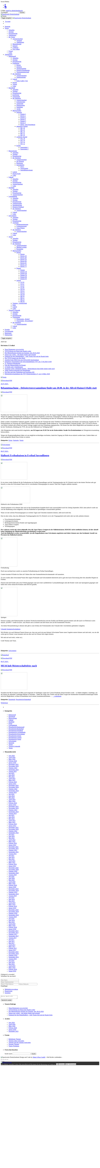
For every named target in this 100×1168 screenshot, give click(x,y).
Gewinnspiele (9, 331)
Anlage (14, 84)
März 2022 (12, 841)
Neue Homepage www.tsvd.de (14, 349)
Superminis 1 (24, 147)
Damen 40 (23, 273)
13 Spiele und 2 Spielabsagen (14, 367)
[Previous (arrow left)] (1, 1061)
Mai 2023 (12, 819)
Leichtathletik (13, 196)
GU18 (22, 287)
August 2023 (13, 813)
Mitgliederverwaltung (11, 989)
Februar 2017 (13, 948)
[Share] (3, 1059)
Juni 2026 (12, 755)
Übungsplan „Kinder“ (23, 319)
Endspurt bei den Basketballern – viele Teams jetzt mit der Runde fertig (27, 356)
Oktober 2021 (13, 850)
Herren (18, 65)
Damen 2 (23, 117)
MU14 (22, 300)
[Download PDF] (6, 380)
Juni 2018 (12, 920)
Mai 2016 (12, 964)
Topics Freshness (14, 1046)
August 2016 (13, 959)
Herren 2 (23, 119)
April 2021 (12, 861)
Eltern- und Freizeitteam (27, 124)
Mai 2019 (12, 901)
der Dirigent (20, 161)
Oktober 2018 (13, 913)
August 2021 (13, 854)
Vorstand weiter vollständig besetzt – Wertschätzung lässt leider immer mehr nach (30, 368)
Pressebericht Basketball (23, 699)
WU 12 (22, 144)
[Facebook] (5, 5)
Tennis (11, 237)
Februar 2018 (13, 927)
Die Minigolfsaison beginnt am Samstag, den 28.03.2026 (22, 353)
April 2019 (12, 903)
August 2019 (13, 896)
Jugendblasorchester (26, 170)
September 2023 (14, 812)
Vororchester (24, 168)
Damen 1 (23, 114)
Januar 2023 (12, 826)
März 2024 (12, 801)
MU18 (22, 301)
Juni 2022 (12, 836)
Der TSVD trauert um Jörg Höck (15, 358)
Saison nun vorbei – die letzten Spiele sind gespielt (20, 354)
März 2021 (12, 862)
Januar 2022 (12, 845)
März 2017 (12, 946)
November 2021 (14, 848)
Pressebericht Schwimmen (17, 734)
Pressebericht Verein (15, 739)
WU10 (22, 289)
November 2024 (14, 787)
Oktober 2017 (13, 934)
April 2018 (12, 924)
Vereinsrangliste (21, 68)
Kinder (18, 145)
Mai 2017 (12, 943)
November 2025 (14, 766)
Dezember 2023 (13, 806)
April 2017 (12, 945)
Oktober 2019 (13, 892)
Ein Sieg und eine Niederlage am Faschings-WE (19, 372)
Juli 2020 (11, 876)
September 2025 (14, 769)
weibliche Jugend (21, 137)
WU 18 (22, 138)
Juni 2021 (12, 857)
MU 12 (22, 133)
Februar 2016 (13, 969)
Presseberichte (13, 33)
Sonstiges (8, 993)
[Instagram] (5, 7)
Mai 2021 (12, 859)
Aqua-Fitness (20, 228)
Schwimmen (12, 216)
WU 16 (22, 140)
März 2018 (12, 925)
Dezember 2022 (13, 827)
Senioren (19, 67)
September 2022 (14, 833)
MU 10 (22, 135)
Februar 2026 (13, 761)
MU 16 (22, 130)
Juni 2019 (12, 899)
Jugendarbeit (20, 165)
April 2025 (12, 778)
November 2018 (14, 911)
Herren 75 (23, 266)
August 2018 (13, 917)
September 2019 (14, 894)
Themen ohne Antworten (16, 1041)
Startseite (7, 26)
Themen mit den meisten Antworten (20, 1042)
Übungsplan (16, 96)
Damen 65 (23, 279)
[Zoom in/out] (7, 1059)
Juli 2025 (11, 773)
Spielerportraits (21, 77)
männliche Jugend (22, 126)
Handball (11, 187)
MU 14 (22, 131)
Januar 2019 (12, 908)
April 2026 (12, 757)
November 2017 (14, 932)
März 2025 (12, 780)
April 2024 (12, 799)
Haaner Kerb (16, 173)
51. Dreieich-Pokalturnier (12, 363)
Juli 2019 (11, 897)
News (22, 166)
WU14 (22, 293)
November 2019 (14, 890)
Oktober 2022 (13, 831)
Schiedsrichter (20, 102)
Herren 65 (23, 263)
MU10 (22, 296)
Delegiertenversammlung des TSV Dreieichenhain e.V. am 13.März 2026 (27, 374)
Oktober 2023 (13, 810)
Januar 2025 (12, 784)
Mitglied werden (21, 247)
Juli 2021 (11, 855)
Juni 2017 (12, 941)
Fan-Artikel (16, 49)
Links (10, 53)
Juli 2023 (11, 815)
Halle (14, 305)
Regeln (14, 82)
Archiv (18, 109)
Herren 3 (23, 123)
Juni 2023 (12, 817)
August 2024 (13, 792)
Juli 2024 (11, 794)
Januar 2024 (12, 805)
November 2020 (14, 869)
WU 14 (22, 142)
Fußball (11, 177)
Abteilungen (12, 35)
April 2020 (12, 882)
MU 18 (22, 128)
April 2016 (12, 966)
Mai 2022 (12, 838)
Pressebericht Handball (16, 730)
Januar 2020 (12, 887)
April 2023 (12, 820)
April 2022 (12, 840)
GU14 (22, 286)
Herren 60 (23, 261)
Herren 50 (23, 259)
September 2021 (14, 852)
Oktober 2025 (13, 768)
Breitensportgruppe (22, 224)
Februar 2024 (13, 803)
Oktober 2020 (13, 871)
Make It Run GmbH (39, 1057)
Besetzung (19, 163)
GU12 (22, 284)
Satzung (14, 46)
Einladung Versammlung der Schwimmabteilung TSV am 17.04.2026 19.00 (28, 361)
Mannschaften (16, 110)
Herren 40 (23, 258)
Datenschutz (8, 335)
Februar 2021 (13, 864)
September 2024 (14, 791)
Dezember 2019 (13, 889)
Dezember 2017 (13, 931)
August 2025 (13, 771)
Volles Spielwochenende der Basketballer (17, 370)
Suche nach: (8, 1054)
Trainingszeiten (17, 203)
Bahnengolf (12, 56)
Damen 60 (23, 277)
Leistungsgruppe (21, 226)
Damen (18, 268)
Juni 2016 (12, 962)
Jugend (18, 280)
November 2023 (14, 808)
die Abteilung (16, 74)
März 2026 (12, 759)
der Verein (12, 37)
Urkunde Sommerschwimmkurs (10, 629)
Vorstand (19, 40)
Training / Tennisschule (19, 303)
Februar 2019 (13, 906)
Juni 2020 (12, 878)
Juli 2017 (11, 939)
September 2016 (14, 957)
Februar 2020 (13, 885)
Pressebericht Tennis (15, 736)
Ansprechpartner (17, 39)
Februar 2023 (13, 824)
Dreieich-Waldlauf (18, 207)
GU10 (22, 282)
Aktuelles (11, 30)
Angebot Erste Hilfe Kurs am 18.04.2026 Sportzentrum (22, 360)
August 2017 (13, 938)
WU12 (22, 291)
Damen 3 (23, 121)
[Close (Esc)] (1, 1059)
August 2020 (13, 875)
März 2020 (12, 883)
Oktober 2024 (13, 789)
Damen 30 (23, 272)
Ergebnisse (15, 63)
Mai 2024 (12, 798)
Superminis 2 (24, 149)
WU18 (22, 294)
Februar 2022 (13, 843)
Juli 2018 (11, 918)
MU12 (22, 298)
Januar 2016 (12, 971)
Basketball (12, 88)
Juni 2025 (12, 775)
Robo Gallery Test (22, 81)
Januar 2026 (12, 762)
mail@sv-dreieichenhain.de (14, 10)
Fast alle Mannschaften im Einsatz (15, 365)
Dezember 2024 (13, 785)
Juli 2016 (11, 960)
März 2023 (12, 822)
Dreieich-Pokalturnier (23, 70)
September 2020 (14, 873)
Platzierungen (20, 105)
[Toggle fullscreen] (5, 1059)
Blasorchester (13, 151)
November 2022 (14, 829)
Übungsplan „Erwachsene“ (24, 321)
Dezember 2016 (13, 952)
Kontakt (7, 329)
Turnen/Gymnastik (14, 310)
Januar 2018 (12, 929)
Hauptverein (8, 991)
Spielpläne (19, 107)
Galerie (14, 79)
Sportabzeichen (17, 205)
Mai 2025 (12, 776)
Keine (10, 440)
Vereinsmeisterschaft (22, 72)
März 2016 (12, 967)
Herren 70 (23, 265)
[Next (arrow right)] (3, 1061)
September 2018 (14, 915)
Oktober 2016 (13, 955)
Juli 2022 (11, 834)
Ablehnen (62, 1064)
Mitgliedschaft (16, 44)
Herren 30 (23, 256)
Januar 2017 (12, 950)
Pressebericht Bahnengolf (16, 727)
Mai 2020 (12, 880)
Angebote (15, 223)
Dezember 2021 (13, 847)
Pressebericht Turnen (15, 737)
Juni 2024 (12, 796)
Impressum (8, 333)
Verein (7, 28)
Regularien (19, 249)
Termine (11, 32)
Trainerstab (19, 103)
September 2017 (14, 936)
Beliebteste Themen (15, 1039)
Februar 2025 (13, 782)
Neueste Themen (14, 1044)
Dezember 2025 (13, 764)
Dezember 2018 (13, 910)
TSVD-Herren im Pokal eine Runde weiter (18, 351)
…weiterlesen (57, 696)
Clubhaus (15, 47)
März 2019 (12, 904)
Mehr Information (70, 1064)
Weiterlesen (4, 703)
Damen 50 (23, 275)
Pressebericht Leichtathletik (17, 732)
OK (57, 1064)
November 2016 (14, 953)
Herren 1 (23, 116)
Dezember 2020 (13, 868)
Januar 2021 (12, 866)
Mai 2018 (12, 922)
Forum (11, 51)
